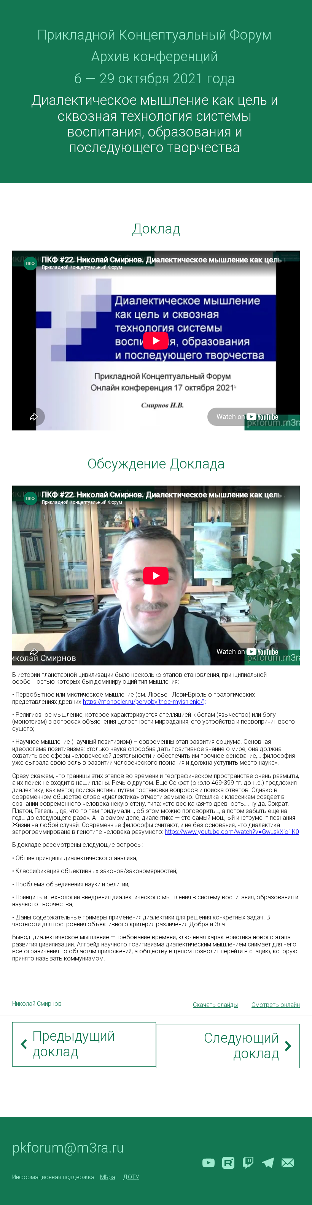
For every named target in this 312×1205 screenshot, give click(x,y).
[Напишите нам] (288, 1163)
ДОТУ (131, 1177)
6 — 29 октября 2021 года (154, 79)
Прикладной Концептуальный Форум (154, 35)
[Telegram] (268, 1163)
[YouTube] (208, 1163)
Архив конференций (154, 57)
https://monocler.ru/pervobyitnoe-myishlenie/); (144, 701)
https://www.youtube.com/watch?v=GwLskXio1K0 (232, 831)
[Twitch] (248, 1163)
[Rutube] (228, 1163)
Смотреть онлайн (276, 1004)
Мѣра (107, 1177)
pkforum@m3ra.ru (68, 1148)
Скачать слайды (215, 1004)
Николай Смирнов (37, 1003)
